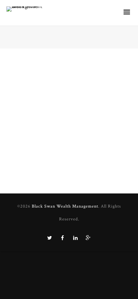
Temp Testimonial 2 (32, 125)
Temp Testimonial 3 (32, 60)
